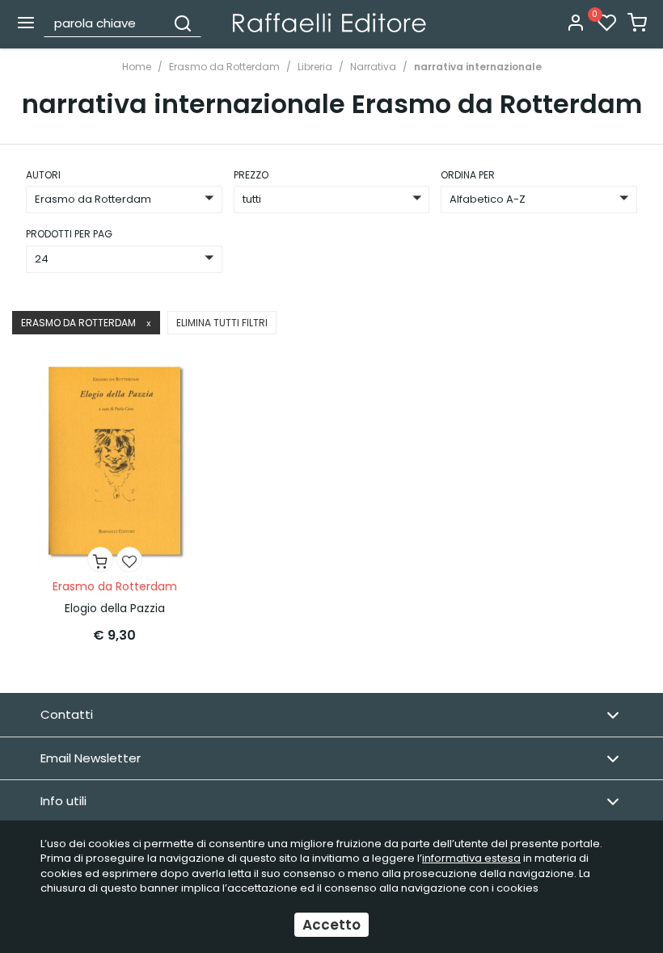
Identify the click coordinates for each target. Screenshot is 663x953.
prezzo (251, 175)
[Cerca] (182, 22)
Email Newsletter (90, 757)
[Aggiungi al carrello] (100, 560)
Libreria (315, 66)
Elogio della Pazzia (115, 608)
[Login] (575, 24)
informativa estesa (471, 858)
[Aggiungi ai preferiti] (129, 560)
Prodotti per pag (69, 234)
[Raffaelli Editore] (329, 22)
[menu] (26, 22)
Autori (43, 175)
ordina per (468, 175)
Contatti (66, 714)
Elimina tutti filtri (222, 323)
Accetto (331, 924)
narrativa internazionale (478, 66)
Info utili (63, 800)
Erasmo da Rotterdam (224, 66)
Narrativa (373, 66)
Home (136, 66)
